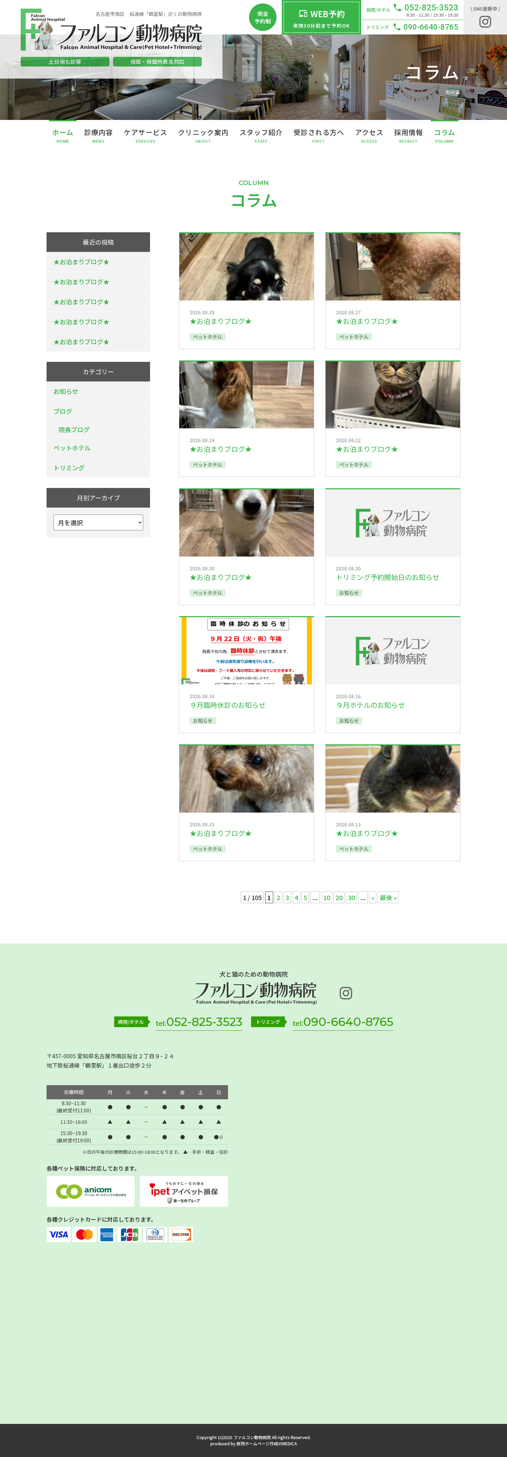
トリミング (68, 467)
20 (339, 897)
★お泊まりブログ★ (81, 261)
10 (326, 897)
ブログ (62, 411)
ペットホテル (72, 447)
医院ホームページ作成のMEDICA (267, 1443)
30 (351, 897)
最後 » (388, 897)
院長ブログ (74, 429)
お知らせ (65, 391)
